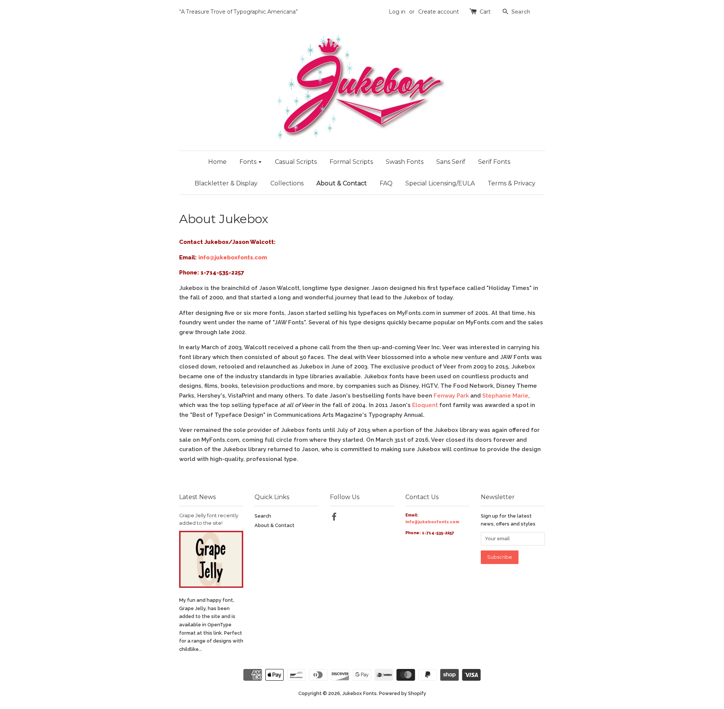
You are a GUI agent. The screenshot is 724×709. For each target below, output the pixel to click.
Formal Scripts (351, 161)
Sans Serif (450, 161)
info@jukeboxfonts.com (232, 257)
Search (263, 516)
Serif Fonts (494, 161)
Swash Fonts (404, 161)
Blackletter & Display (226, 183)
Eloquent (425, 405)
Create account (438, 11)
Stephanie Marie (505, 395)
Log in (397, 11)
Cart (485, 11)
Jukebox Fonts (359, 693)
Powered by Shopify (402, 693)
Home (217, 161)
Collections (287, 183)
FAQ (386, 183)
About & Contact (341, 183)
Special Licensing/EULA (440, 183)
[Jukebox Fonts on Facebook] (334, 518)
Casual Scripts (296, 161)
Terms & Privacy (511, 183)
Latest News (197, 497)
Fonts (248, 161)
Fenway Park (451, 395)
